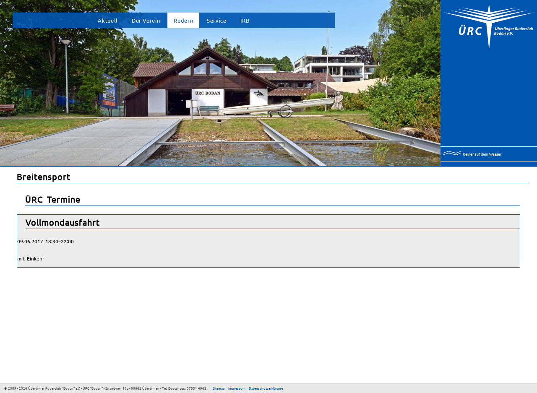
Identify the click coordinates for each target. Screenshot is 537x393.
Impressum (236, 388)
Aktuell (107, 20)
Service (216, 20)
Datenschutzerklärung (266, 388)
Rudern (183, 20)
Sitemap (219, 388)
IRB (245, 20)
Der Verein (146, 20)
